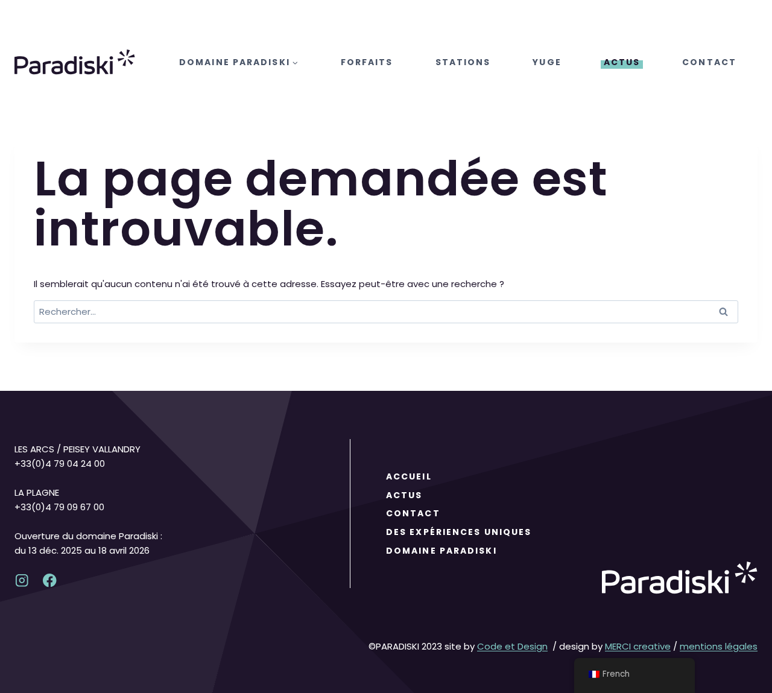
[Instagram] (22, 580)
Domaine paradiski (441, 551)
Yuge (547, 62)
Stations (463, 62)
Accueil (409, 476)
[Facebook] (49, 580)
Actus (622, 62)
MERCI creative (638, 646)
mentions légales (719, 646)
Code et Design (512, 646)
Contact (709, 62)
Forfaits (367, 62)
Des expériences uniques (458, 532)
